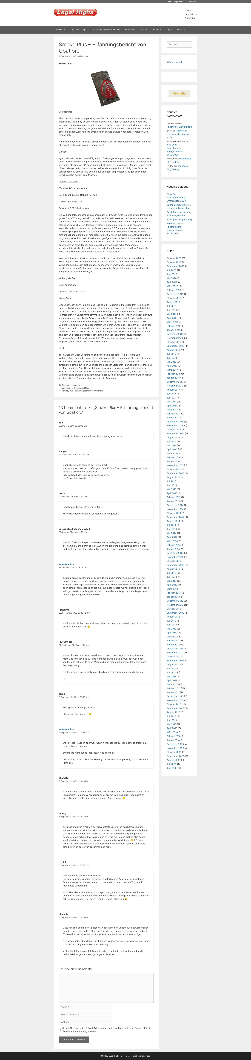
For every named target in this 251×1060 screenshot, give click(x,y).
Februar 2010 (174, 736)
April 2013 (172, 585)
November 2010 (175, 700)
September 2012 (175, 612)
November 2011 (175, 652)
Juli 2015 (171, 481)
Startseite (60, 29)
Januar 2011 (173, 692)
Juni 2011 (171, 672)
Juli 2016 (171, 441)
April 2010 (172, 728)
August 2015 (173, 477)
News (179, 29)
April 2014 (172, 537)
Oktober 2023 (174, 258)
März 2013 (172, 589)
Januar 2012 (173, 644)
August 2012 (173, 616)
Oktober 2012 (174, 608)
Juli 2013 (171, 573)
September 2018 (175, 346)
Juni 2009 (172, 768)
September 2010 (175, 708)
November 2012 (175, 605)
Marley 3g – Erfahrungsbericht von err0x (178, 134)
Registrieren (179, 2)
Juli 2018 (171, 354)
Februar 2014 (174, 545)
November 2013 (175, 557)
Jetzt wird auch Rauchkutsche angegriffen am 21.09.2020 (179, 148)
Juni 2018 (172, 358)
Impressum (130, 29)
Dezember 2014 (175, 505)
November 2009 (175, 748)
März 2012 (172, 636)
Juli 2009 (171, 764)
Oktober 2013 (174, 561)
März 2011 (172, 684)
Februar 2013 (174, 593)
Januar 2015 (173, 501)
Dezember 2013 (175, 553)
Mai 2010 (171, 724)
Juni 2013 (172, 577)
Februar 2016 (174, 457)
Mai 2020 (172, 278)
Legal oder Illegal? (79, 29)
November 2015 (175, 465)
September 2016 (175, 433)
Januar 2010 (173, 740)
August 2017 (173, 389)
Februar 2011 (173, 688)
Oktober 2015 (174, 469)
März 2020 (172, 286)
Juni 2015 (172, 485)
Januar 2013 (173, 597)
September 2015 (175, 473)
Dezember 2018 (175, 334)
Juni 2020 (172, 274)
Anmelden (191, 2)
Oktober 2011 (174, 656)
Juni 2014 (172, 529)
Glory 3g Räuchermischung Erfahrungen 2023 (176, 197)
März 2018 (172, 369)
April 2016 (172, 449)
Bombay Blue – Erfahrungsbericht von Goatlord (82, 391)
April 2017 (172, 405)
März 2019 (172, 322)
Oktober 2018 (174, 342)
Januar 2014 (173, 549)
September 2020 (175, 266)
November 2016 (175, 425)
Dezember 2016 (175, 421)
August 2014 (173, 521)
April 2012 (172, 632)
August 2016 (173, 437)
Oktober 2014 (174, 513)
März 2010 (172, 732)
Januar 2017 (173, 417)
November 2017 (175, 385)
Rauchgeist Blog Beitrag (179, 126)
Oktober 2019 (174, 298)
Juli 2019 (171, 306)
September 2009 (176, 756)
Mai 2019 (171, 314)
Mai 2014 (171, 533)
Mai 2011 (171, 676)
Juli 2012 (171, 620)
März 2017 (172, 409)
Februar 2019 (174, 326)
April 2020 (172, 282)
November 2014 (175, 509)
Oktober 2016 (174, 429)
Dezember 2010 (175, 696)
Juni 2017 (172, 397)
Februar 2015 (174, 497)
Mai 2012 (171, 628)
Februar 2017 (174, 413)
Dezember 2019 (175, 294)
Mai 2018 (171, 362)
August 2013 (173, 569)
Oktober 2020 (174, 262)
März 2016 (172, 453)
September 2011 (175, 660)
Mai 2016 (171, 445)
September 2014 (175, 517)
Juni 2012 (172, 624)
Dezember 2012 (175, 600)
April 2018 (172, 366)
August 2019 (173, 302)
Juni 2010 (172, 720)
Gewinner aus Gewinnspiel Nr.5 (75, 388)
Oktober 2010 (174, 704)
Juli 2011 (171, 668)
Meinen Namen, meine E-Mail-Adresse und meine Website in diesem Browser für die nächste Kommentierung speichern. (106, 1030)
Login (169, 29)
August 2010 (173, 712)
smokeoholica (66, 564)
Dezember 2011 (175, 648)
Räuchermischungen (71, 385)
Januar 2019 (173, 330)
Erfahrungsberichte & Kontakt (106, 29)
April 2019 (172, 318)
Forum (168, 2)
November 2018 (175, 338)
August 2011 (173, 664)
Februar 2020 (174, 290)
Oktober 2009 (174, 752)
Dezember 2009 (175, 744)
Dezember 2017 (175, 381)
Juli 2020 (171, 270)
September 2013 (175, 565)
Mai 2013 (171, 581)
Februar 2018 (174, 374)
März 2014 (172, 541)
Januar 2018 (173, 377)
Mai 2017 (171, 401)
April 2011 (172, 680)
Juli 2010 (171, 716)
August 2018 (173, 350)
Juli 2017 (171, 393)
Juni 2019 (172, 310)
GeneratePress (143, 1056)
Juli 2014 (171, 525)
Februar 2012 (174, 640)
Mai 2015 (171, 489)
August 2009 (173, 760)
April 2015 (172, 493)
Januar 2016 (173, 461)
